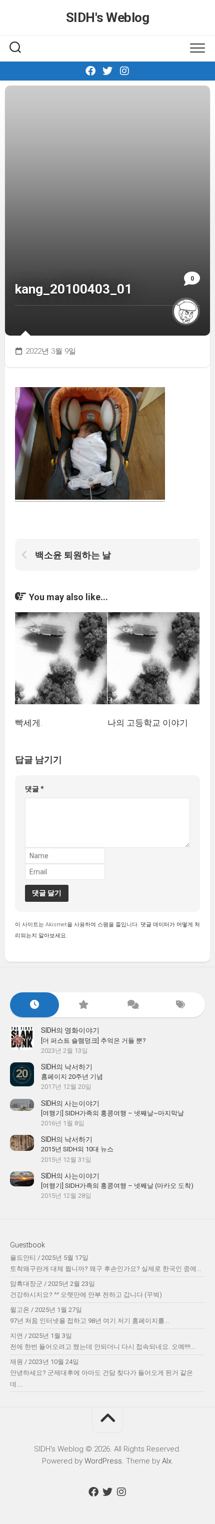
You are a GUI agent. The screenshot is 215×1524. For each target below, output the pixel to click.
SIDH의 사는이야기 (70, 1103)
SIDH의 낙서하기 (66, 1067)
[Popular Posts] (83, 1005)
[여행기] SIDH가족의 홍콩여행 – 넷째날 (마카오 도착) (117, 1185)
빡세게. (28, 723)
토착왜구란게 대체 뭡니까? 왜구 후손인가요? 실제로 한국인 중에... (105, 1268)
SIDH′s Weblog (108, 17)
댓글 (34, 789)
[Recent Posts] (34, 1005)
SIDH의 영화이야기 (70, 1030)
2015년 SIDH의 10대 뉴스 (77, 1149)
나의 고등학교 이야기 (148, 723)
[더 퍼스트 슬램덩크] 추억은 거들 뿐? (93, 1040)
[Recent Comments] (132, 1005)
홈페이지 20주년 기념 (72, 1076)
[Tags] (181, 1005)
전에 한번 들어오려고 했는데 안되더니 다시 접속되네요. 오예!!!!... (102, 1346)
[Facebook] (91, 71)
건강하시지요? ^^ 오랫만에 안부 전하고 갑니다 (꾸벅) (86, 1294)
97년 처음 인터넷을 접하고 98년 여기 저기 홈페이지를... (89, 1320)
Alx (167, 1460)
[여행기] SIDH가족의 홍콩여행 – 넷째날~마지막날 (112, 1113)
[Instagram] (125, 71)
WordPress (103, 1460)
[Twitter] (107, 71)
